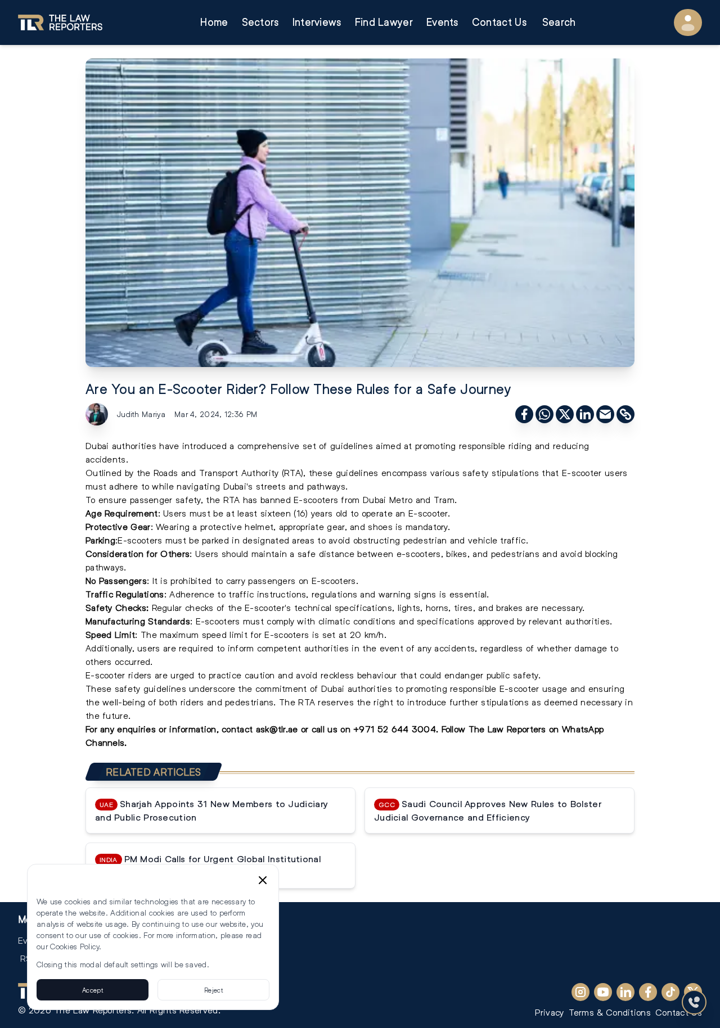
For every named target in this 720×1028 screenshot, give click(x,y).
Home (214, 22)
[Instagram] (581, 992)
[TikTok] (671, 992)
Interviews (316, 22)
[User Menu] (688, 22)
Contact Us (499, 22)
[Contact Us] (694, 1002)
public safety (512, 674)
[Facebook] (648, 992)
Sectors (260, 22)
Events (442, 22)
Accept (92, 990)
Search (559, 22)
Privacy (549, 1012)
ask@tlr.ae (277, 728)
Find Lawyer (384, 22)
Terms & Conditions (610, 1012)
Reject (213, 990)
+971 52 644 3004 (394, 728)
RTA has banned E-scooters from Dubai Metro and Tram (338, 499)
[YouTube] (603, 992)
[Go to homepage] (60, 22)
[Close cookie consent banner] (262, 880)
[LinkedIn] (625, 992)
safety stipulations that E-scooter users (544, 472)
